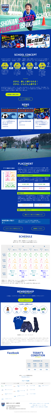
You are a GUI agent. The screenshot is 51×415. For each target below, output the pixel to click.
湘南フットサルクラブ (45, 385)
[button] (13, 94)
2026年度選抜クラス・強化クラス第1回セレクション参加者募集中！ (41, 123)
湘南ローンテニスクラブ (8, 385)
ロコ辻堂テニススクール (8, 398)
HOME (31, 403)
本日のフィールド (40, 403)
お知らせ (34, 403)
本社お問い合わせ (25, 377)
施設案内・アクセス (34, 406)
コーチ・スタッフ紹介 (42, 405)
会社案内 (46, 406)
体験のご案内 (35, 405)
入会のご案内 (46, 403)
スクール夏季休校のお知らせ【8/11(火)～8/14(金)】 (9, 123)
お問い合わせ (41, 406)
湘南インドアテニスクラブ (8, 389)
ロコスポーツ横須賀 (32, 393)
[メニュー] (48, 5)
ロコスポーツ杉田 (32, 389)
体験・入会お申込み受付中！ (25, 1)
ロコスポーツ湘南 (32, 385)
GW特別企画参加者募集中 (25, 122)
